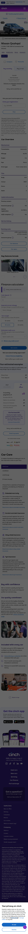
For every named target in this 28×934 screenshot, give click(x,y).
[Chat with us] (25, 927)
